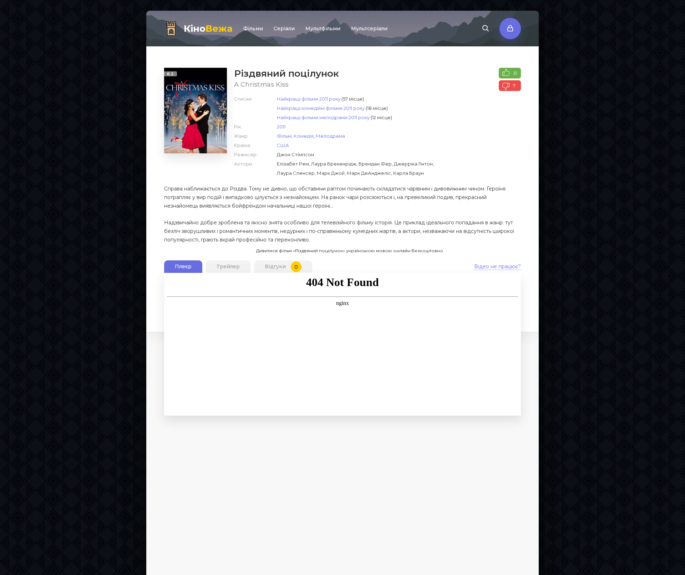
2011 (281, 126)
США (283, 145)
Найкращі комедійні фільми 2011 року (321, 108)
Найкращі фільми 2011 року (308, 99)
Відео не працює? (497, 266)
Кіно (208, 28)
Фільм (284, 136)
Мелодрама (330, 136)
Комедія (304, 136)
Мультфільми (322, 28)
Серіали (284, 28)
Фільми (253, 28)
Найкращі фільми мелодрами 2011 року (323, 117)
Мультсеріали (369, 28)
